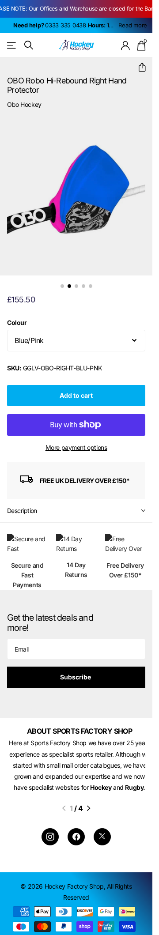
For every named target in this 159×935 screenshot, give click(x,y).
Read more (132, 25)
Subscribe (76, 670)
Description (22, 504)
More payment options (76, 441)
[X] (102, 841)
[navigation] (62, 279)
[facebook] (76, 841)
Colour (16, 316)
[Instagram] (50, 841)
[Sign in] (125, 45)
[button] (138, 67)
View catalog (12, 45)
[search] (28, 45)
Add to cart (76, 388)
